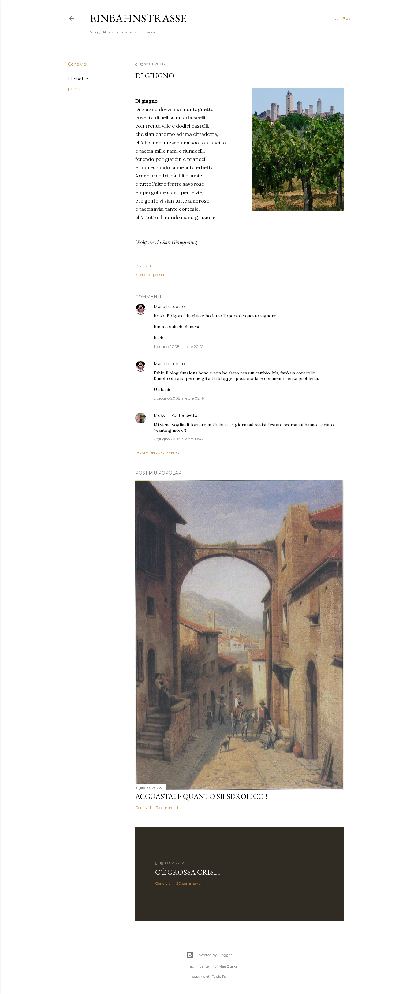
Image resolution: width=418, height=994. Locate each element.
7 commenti (167, 807)
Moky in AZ (166, 415)
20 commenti (188, 883)
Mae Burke (227, 966)
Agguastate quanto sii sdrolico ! (201, 796)
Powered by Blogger (214, 954)
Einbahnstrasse (138, 18)
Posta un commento (157, 452)
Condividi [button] (77, 64)
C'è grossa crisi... (188, 872)
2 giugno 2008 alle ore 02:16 (179, 398)
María (159, 306)
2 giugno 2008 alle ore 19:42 (178, 439)
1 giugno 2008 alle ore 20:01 (178, 346)
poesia (75, 88)
